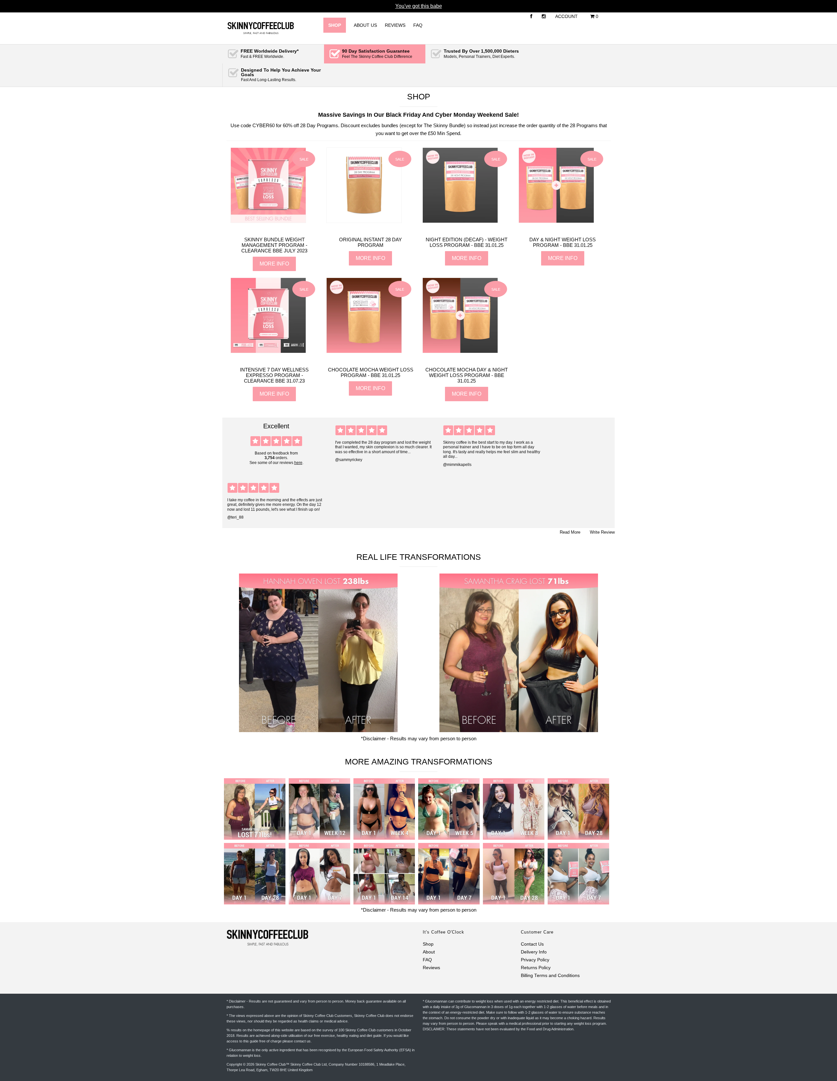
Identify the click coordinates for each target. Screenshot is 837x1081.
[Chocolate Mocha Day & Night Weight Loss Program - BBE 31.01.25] (460, 350)
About (429, 952)
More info (274, 263)
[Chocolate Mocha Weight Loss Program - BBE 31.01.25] (364, 350)
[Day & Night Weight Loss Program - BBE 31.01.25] (556, 219)
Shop (428, 944)
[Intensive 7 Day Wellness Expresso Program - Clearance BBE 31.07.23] (268, 350)
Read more (570, 532)
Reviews (395, 25)
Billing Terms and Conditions (550, 975)
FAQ (417, 25)
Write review (602, 532)
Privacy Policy (535, 959)
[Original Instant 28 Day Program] (364, 219)
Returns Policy (536, 967)
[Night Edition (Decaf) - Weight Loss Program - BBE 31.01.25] (460, 219)
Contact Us (532, 944)
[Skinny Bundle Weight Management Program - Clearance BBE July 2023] (268, 219)
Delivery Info (534, 952)
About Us (365, 25)
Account (566, 16)
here (298, 462)
